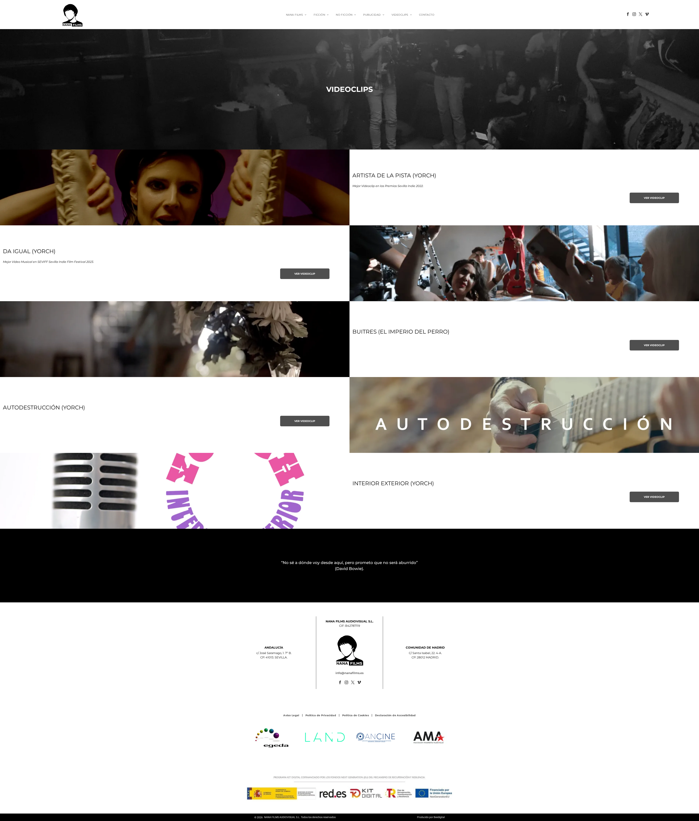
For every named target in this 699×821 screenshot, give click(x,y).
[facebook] (628, 14)
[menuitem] (296, 14)
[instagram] (634, 14)
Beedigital (439, 817)
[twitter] (640, 14)
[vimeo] (647, 14)
